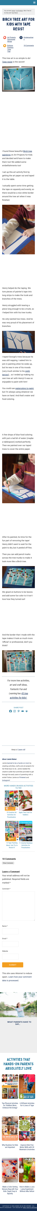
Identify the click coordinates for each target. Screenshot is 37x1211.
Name (5, 926)
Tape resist (7, 62)
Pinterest (22, 777)
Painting (10, 48)
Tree (8, 51)
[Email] (22, 711)
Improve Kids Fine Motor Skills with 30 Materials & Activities (27, 1147)
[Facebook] (10, 711)
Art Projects (11, 37)
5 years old (21, 749)
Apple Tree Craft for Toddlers (25, 813)
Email (4, 939)
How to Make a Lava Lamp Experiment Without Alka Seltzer (27, 1189)
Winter (9, 41)
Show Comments (8, 863)
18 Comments (29, 46)
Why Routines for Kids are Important (10, 1146)
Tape (9, 49)
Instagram (6, 780)
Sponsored (11, 39)
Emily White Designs (30, 1207)
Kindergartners (28, 38)
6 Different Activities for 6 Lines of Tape (27, 1104)
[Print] (26, 711)
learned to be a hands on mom (18, 763)
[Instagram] (14, 711)
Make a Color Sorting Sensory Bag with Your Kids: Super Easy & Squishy (10, 1190)
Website (5, 951)
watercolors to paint (24, 388)
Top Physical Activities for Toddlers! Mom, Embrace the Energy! (10, 1105)
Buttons (10, 46)
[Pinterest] (18, 711)
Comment (6, 889)
